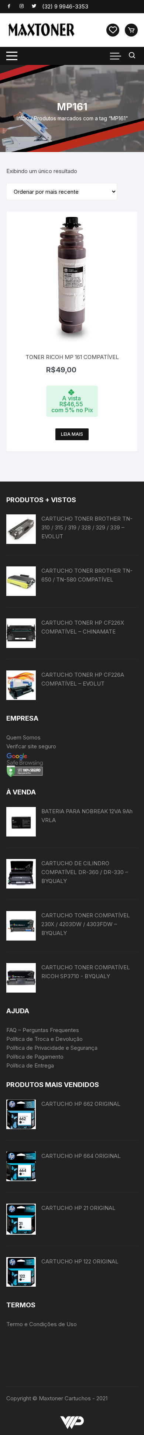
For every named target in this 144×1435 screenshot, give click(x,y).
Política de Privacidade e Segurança (51, 1047)
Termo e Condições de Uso (41, 1324)
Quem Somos (23, 737)
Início (23, 118)
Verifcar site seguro (31, 746)
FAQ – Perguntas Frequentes (42, 1030)
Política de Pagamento (35, 1056)
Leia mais (72, 434)
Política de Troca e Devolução (44, 1038)
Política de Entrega (30, 1065)
